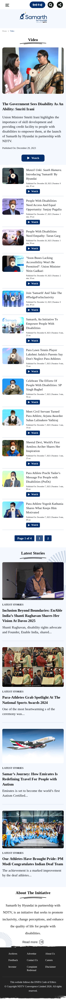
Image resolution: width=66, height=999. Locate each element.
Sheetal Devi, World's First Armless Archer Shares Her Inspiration (43, 446)
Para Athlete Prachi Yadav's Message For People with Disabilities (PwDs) (43, 477)
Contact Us (32, 960)
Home (4, 31)
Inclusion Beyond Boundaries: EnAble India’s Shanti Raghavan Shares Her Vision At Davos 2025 (32, 615)
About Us (50, 953)
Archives (12, 953)
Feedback (13, 960)
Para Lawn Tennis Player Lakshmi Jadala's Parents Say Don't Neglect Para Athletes (44, 354)
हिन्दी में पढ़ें (37, 5)
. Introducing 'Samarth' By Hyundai (44, 174)
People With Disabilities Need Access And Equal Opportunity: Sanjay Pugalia (44, 205)
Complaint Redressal (32, 968)
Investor (12, 966)
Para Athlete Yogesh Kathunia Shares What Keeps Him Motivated (44, 508)
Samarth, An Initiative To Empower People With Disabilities (42, 324)
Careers (49, 960)
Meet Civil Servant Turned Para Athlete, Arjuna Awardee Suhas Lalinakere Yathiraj (44, 416)
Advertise (31, 953)
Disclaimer (50, 966)
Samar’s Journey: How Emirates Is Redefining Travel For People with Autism (30, 779)
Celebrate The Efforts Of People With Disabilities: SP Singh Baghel (44, 385)
